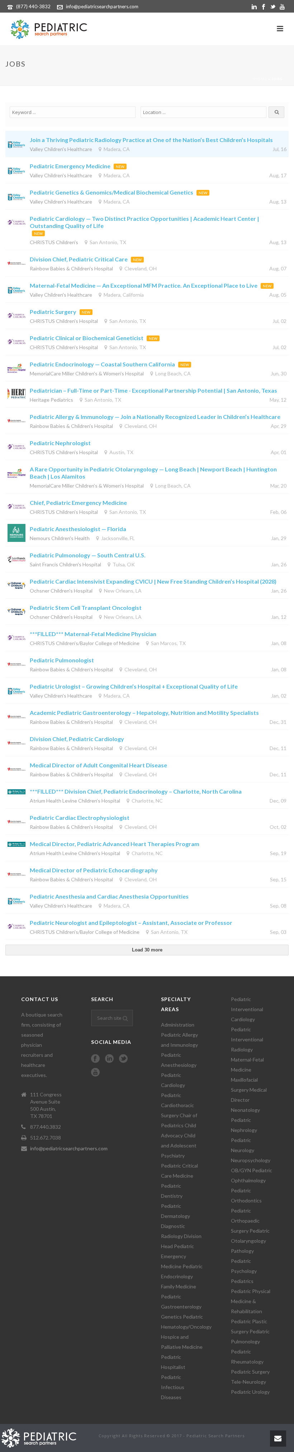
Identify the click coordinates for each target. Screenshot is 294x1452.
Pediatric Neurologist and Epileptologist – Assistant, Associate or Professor (131, 922)
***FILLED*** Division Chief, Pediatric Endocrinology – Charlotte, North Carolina (136, 791)
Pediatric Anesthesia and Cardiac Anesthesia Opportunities (109, 896)
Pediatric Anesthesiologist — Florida (78, 528)
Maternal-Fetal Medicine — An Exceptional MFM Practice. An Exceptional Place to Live (143, 285)
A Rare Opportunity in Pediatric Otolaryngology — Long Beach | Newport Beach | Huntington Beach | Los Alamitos (153, 473)
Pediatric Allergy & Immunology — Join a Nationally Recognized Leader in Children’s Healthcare (155, 416)
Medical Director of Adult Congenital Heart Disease (98, 765)
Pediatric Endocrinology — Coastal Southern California (102, 364)
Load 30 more (147, 950)
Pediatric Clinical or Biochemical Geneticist (86, 337)
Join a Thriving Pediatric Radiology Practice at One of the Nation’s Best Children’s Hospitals (151, 139)
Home (260, 79)
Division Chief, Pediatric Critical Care (79, 259)
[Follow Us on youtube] (95, 1072)
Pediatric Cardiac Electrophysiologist (79, 817)
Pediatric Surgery (53, 311)
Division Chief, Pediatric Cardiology (77, 738)
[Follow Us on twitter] (123, 1059)
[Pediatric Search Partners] (42, 1437)
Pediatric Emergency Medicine (70, 166)
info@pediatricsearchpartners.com (102, 6)
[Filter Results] (276, 112)
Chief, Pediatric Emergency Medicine (79, 502)
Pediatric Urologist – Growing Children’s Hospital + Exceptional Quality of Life (134, 686)
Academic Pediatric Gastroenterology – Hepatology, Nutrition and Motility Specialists (144, 712)
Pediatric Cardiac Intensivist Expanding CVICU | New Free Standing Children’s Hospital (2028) (153, 581)
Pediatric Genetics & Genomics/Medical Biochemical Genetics (111, 192)
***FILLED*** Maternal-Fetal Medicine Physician (93, 633)
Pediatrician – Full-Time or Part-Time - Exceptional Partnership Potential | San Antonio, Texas (153, 390)
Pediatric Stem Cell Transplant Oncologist (86, 607)
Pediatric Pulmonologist (62, 660)
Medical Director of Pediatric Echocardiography (94, 870)
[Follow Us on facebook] (95, 1059)
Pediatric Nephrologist (60, 442)
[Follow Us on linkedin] (109, 1059)
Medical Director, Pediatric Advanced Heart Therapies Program (114, 843)
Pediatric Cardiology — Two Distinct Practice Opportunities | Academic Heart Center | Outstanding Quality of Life (144, 222)
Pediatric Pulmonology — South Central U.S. (88, 555)
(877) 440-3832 (33, 6)
